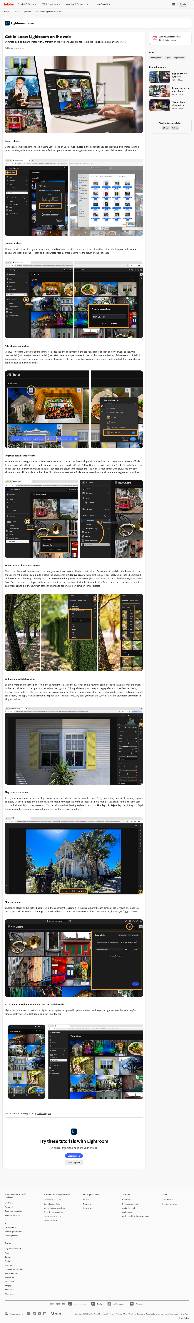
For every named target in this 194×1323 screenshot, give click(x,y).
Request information (169, 1204)
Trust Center (9, 1281)
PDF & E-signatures (50, 4)
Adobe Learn (127, 1212)
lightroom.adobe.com (21, 146)
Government (87, 1208)
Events (7, 1261)
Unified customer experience (54, 1208)
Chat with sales (167, 1200)
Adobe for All (9, 1290)
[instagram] (34, 1313)
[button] (173, 4)
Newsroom (9, 1265)
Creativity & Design (26, 4)
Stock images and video (13, 1231)
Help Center (126, 1200)
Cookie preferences (136, 1314)
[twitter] (39, 1313)
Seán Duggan (44, 1113)
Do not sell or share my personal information (162, 1314)
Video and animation (12, 1215)
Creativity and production (53, 1212)
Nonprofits (87, 1204)
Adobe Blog (9, 1294)
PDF (6, 1219)
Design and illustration (13, 1211)
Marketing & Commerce (75, 4)
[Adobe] (8, 4)
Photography (9, 1207)
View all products (11, 1235)
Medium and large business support (135, 1216)
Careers (8, 1257)
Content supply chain (52, 1204)
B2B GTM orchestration (52, 1216)
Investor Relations (11, 1273)
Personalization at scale (53, 1200)
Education (86, 1200)
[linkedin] (44, 1313)
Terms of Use (122, 1314)
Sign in (183, 4)
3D (6, 1223)
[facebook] (28, 1313)
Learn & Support (101, 4)
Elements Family (11, 1227)
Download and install (130, 1204)
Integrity (8, 1285)
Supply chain (9, 1277)
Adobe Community (129, 1208)
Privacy (112, 1314)
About (7, 1253)
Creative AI (9, 1203)
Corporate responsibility (14, 1269)
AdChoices (185, 1318)
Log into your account (13, 1249)
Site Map (184, 1314)
